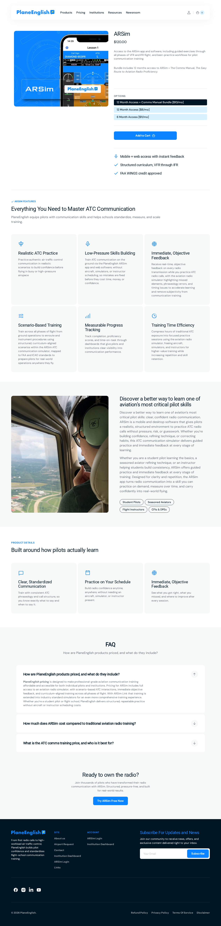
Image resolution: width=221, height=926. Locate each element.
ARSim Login (61, 861)
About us (59, 838)
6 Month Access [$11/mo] (133, 117)
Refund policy (139, 912)
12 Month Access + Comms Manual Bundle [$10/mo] (150, 102)
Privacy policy (160, 912)
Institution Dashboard (67, 855)
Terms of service (182, 912)
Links (57, 867)
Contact (59, 850)
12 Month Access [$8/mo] (133, 110)
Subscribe (198, 853)
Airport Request (64, 844)
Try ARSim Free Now (110, 801)
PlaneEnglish (28, 912)
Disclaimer (203, 912)
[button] (189, 12)
